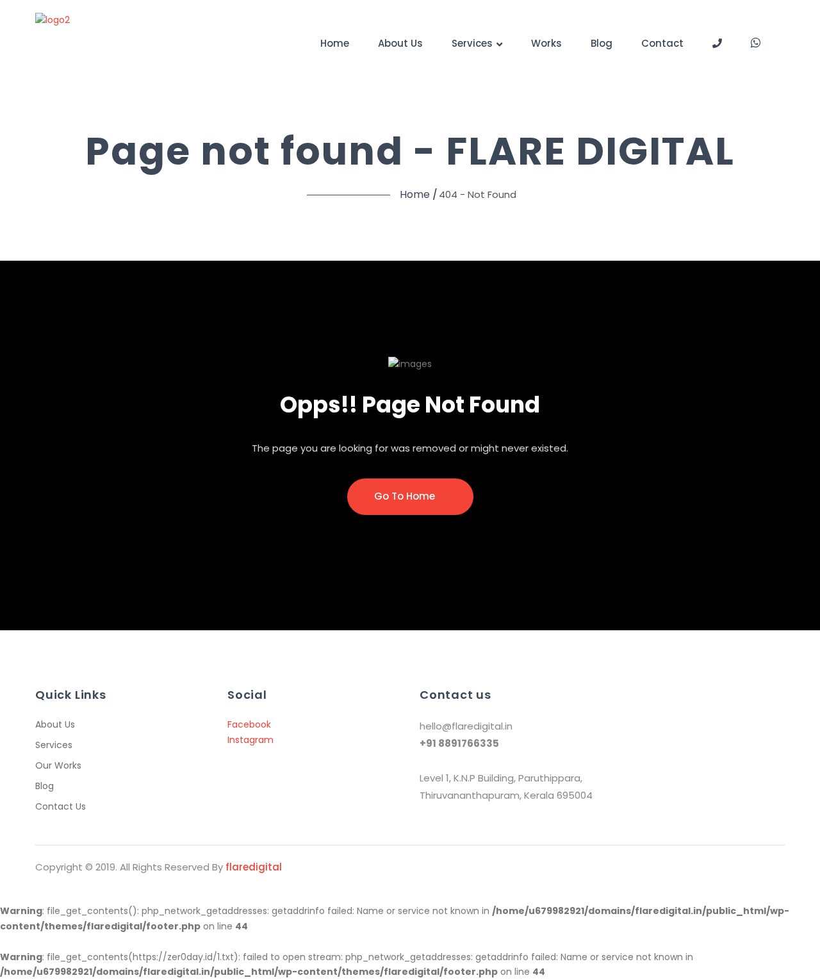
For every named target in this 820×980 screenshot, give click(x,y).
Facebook (249, 724)
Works (546, 43)
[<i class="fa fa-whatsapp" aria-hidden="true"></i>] (755, 42)
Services (472, 43)
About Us (400, 43)
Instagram (250, 739)
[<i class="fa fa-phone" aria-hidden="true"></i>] (717, 43)
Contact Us (60, 806)
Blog (601, 43)
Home (334, 43)
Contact (662, 43)
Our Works (58, 765)
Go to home (406, 496)
